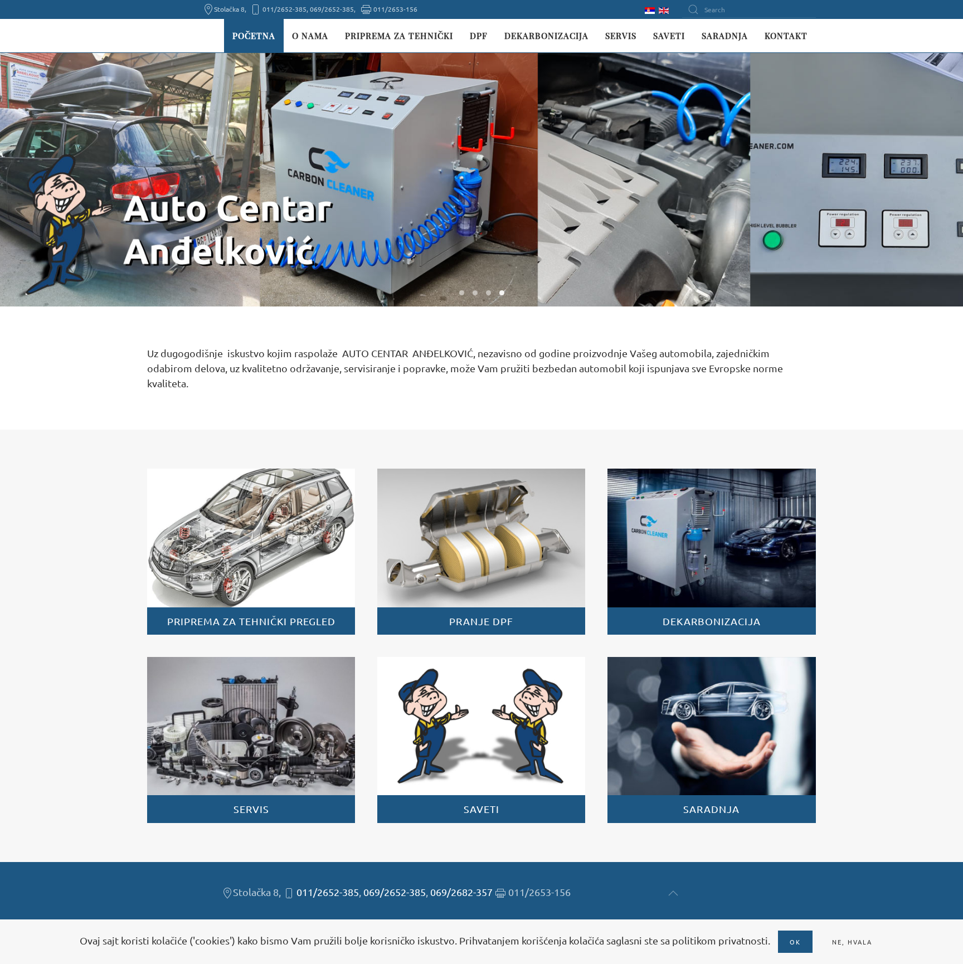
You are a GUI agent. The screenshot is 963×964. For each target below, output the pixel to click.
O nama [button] (310, 35)
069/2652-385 (394, 892)
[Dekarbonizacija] (711, 552)
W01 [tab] (461, 292)
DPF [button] (479, 35)
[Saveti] (481, 740)
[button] (673, 893)
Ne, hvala (852, 941)
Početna (253, 35)
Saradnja (725, 35)
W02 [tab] (475, 292)
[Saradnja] (711, 740)
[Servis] (251, 740)
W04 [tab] (501, 292)
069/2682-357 (461, 892)
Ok (795, 941)
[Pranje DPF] (481, 552)
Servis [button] (620, 35)
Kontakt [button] (786, 35)
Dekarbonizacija (546, 35)
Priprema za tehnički (399, 35)
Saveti (669, 35)
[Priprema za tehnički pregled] (251, 552)
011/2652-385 (327, 892)
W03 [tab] (488, 292)
